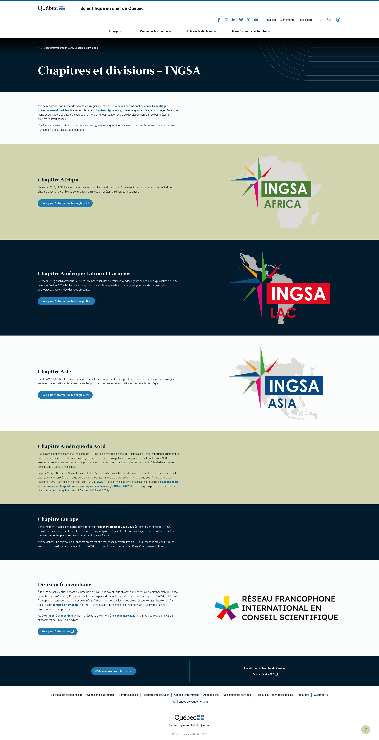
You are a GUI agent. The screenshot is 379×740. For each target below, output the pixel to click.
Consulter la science (154, 31)
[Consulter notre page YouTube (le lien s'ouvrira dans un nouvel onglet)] (256, 20)
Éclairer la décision (200, 31)
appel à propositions (61, 615)
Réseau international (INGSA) (58, 47)
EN (321, 19)
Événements (287, 19)
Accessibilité (211, 695)
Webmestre (321, 695)
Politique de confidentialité (66, 695)
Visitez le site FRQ (263, 674)
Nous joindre (305, 19)
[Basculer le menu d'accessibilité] (338, 20)
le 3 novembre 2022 (123, 615)
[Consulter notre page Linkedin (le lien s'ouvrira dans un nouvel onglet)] (234, 20)
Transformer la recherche (249, 31)
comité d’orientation (65, 604)
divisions (88, 125)
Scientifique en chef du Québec (112, 8)
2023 (100, 481)
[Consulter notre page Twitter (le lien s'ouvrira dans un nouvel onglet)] (248, 20)
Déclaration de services (237, 695)
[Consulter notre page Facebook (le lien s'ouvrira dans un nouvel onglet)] (219, 20)
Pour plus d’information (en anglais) (64, 203)
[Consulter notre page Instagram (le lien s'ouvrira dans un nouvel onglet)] (226, 20)
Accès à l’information (186, 695)
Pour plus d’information (56, 631)
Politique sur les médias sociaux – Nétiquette (282, 695)
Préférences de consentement (189, 701)
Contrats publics (128, 695)
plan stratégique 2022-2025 (117, 526)
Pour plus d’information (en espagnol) (65, 301)
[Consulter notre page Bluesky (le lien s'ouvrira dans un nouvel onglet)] (241, 20)
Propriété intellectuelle (156, 695)
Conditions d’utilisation (100, 695)
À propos (115, 31)
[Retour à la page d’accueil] (39, 47)
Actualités (271, 19)
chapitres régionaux (106, 110)
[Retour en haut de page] (365, 729)
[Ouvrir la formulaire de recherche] (329, 20)
